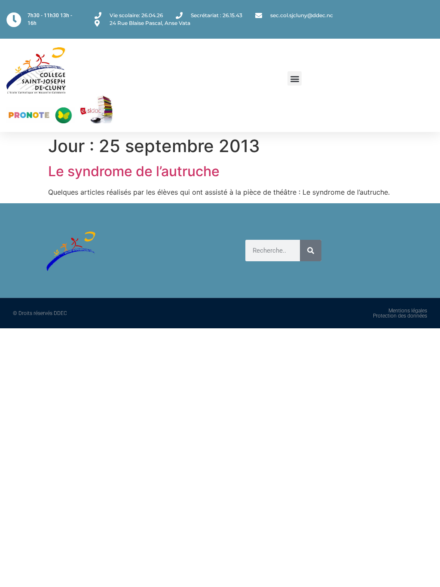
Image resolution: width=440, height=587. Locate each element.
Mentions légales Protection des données (400, 313)
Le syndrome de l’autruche (134, 171)
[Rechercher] (310, 250)
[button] (294, 78)
